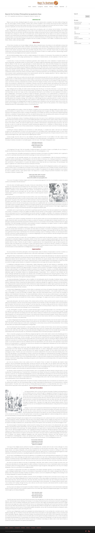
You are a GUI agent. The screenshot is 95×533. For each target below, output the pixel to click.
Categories (40, 6)
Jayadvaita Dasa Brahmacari (17, 16)
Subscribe (62, 6)
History (51, 6)
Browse (46, 6)
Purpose (56, 6)
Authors (34, 6)
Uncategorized (26, 16)
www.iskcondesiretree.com (16, 531)
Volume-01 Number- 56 (35, 16)
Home (29, 6)
